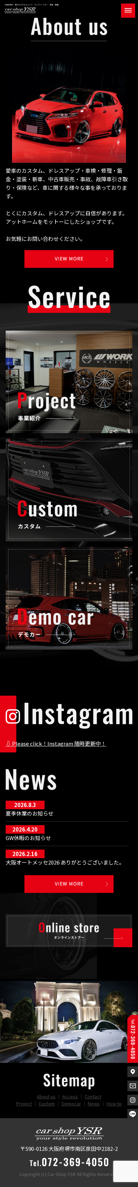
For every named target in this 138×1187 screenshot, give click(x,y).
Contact (93, 1096)
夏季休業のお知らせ (29, 813)
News (94, 1103)
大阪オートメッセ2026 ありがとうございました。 (65, 862)
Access (70, 1096)
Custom (47, 1103)
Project (24, 1103)
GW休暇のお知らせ (28, 837)
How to (114, 1103)
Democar (71, 1103)
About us (46, 1096)
